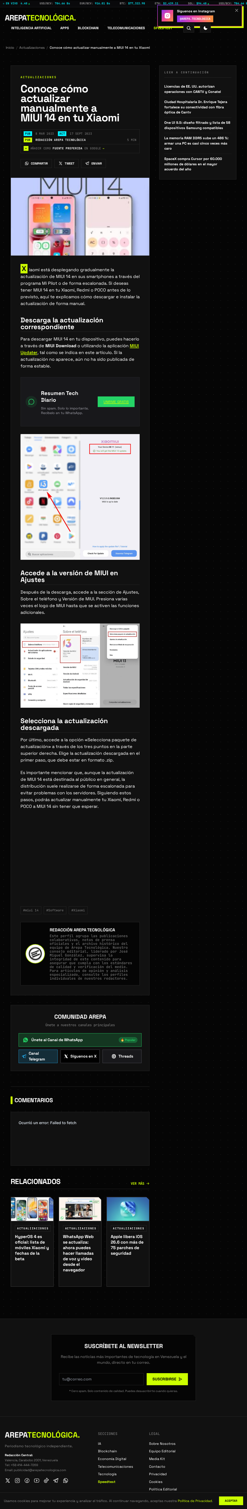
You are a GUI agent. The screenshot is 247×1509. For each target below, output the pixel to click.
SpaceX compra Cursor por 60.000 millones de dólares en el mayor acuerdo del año (193, 164)
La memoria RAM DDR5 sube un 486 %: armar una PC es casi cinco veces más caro (196, 143)
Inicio (10, 47)
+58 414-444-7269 (24, 1465)
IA (99, 1443)
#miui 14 (31, 910)
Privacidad (158, 1474)
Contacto (157, 1466)
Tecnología (107, 1474)
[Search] (188, 28)
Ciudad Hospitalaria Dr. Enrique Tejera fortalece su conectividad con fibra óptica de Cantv (195, 107)
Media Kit (157, 1459)
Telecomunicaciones (126, 28)
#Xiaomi (78, 910)
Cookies (156, 1482)
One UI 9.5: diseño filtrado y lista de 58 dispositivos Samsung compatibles (197, 125)
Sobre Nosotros (162, 1443)
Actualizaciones (32, 47)
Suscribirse (164, 1379)
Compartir (39, 163)
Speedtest (163, 28)
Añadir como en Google (64, 148)
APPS (64, 28)
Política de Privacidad (195, 1501)
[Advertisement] (80, 861)
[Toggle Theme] (205, 28)
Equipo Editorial (162, 1451)
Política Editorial (163, 1489)
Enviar (96, 163)
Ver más (137, 1183)
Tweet (70, 163)
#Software (55, 910)
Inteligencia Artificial (31, 28)
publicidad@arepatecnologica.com (40, 1470)
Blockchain (88, 28)
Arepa (40, 18)
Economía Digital (112, 1459)
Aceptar (231, 1501)
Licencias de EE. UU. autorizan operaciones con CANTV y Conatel (192, 89)
